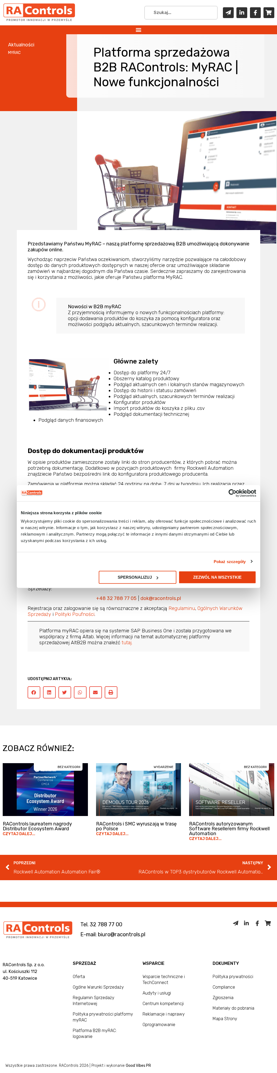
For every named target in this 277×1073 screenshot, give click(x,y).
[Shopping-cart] (268, 12)
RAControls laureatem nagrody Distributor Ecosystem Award (37, 826)
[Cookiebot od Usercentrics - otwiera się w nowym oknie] (232, 493)
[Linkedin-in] (241, 12)
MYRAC (14, 52)
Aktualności (21, 45)
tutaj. (127, 643)
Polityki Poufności (74, 614)
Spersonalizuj (135, 577)
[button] (138, 29)
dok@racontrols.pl (160, 598)
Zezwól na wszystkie (217, 577)
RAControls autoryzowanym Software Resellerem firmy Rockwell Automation (229, 829)
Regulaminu (182, 608)
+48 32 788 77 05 (116, 598)
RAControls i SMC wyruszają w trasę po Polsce (136, 826)
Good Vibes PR (138, 1065)
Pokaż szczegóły (230, 561)
